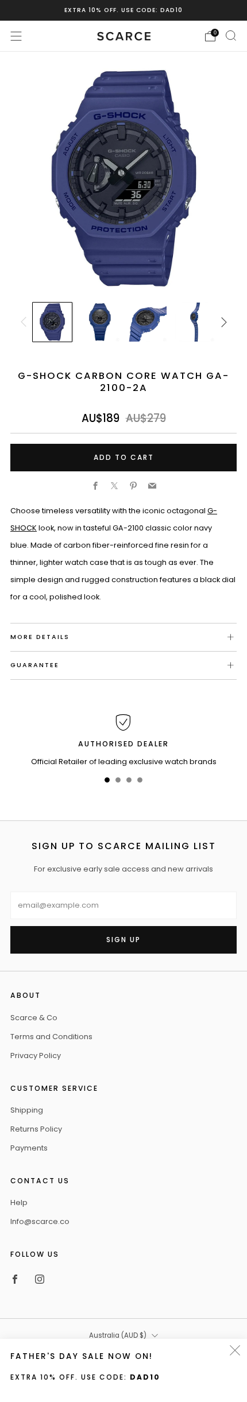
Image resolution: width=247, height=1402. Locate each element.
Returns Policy (36, 1129)
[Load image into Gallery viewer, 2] (100, 322)
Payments (29, 1148)
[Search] (231, 35)
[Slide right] (222, 322)
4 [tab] (140, 782)
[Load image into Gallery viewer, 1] (52, 322)
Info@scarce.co (40, 1221)
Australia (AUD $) (117, 1335)
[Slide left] (25, 322)
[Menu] (16, 36)
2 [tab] (118, 782)
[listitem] (123, 10)
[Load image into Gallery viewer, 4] (195, 322)
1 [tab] (107, 782)
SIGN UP (123, 939)
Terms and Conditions (51, 1036)
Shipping (26, 1110)
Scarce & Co (33, 1018)
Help (19, 1202)
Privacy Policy (35, 1055)
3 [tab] (129, 782)
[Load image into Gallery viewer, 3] (147, 322)
